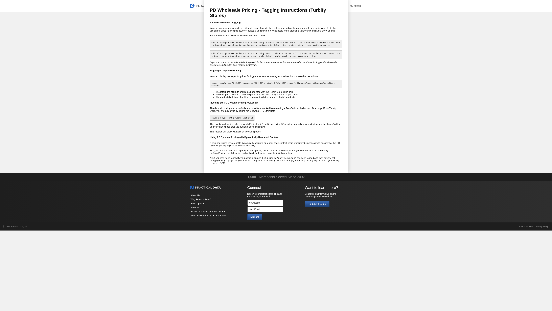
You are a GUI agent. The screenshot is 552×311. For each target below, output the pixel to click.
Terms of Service (525, 226)
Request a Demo (317, 204)
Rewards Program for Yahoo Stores (208, 215)
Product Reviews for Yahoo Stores (207, 211)
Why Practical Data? (200, 199)
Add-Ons (195, 207)
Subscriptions (197, 203)
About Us (195, 195)
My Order (355, 6)
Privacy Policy (542, 226)
